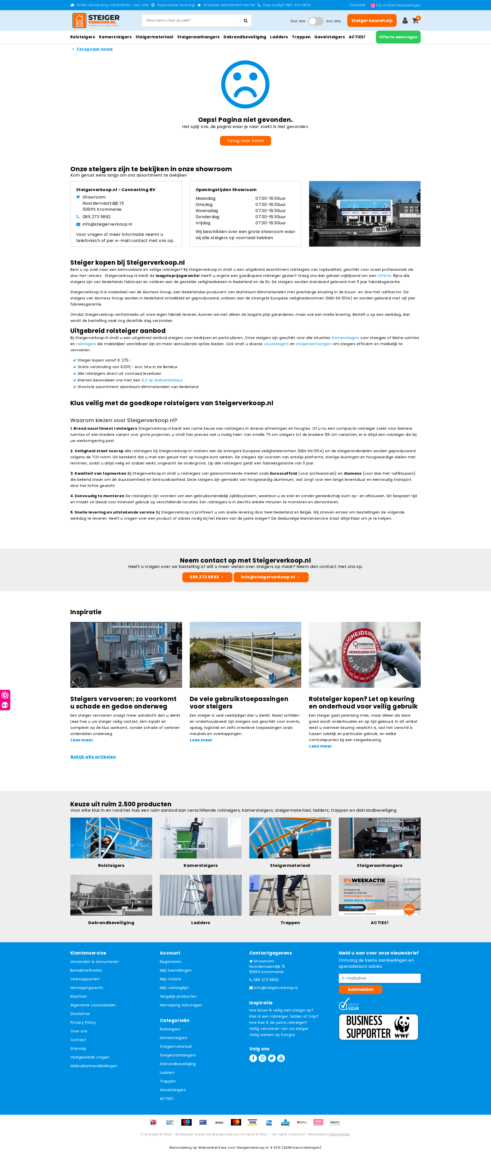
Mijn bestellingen (176, 970)
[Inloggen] (405, 20)
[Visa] (254, 1125)
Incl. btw (334, 21)
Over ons (78, 1031)
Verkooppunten (84, 979)
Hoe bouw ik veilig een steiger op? (281, 1010)
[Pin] (205, 1125)
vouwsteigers (276, 343)
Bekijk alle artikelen (93, 757)
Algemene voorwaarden (93, 1005)
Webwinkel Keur (212, 1147)
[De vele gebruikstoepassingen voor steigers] (246, 654)
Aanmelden (360, 989)
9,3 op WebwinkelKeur (162, 380)
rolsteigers (86, 343)
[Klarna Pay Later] (320, 1125)
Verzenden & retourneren (94, 961)
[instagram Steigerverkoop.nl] (262, 1058)
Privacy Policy (83, 1022)
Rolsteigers (170, 1029)
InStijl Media (339, 1134)
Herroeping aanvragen (181, 1005)
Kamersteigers (173, 1037)
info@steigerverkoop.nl (107, 224)
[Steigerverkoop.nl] (95, 20)
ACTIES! (167, 1098)
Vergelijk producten (178, 996)
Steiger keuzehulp (372, 21)
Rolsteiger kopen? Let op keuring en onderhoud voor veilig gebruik (363, 703)
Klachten (78, 996)
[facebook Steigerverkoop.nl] (253, 1058)
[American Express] (271, 1125)
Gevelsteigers (173, 1089)
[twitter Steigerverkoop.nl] (272, 1058)
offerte (384, 275)
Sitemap (78, 1048)
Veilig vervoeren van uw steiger (279, 1028)
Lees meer (82, 740)
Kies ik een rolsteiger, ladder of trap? (284, 1016)
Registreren (170, 961)
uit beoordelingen (398, 5)
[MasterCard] (238, 1125)
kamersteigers (345, 337)
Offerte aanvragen (398, 37)
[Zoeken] (245, 20)
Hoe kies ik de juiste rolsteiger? (278, 1022)
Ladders (167, 1072)
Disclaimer (80, 1013)
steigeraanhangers (314, 343)
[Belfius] (304, 1125)
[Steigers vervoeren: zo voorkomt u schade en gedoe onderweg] (126, 654)
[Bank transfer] (221, 1125)
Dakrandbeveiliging (178, 1063)
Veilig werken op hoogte (272, 1034)
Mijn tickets (170, 979)
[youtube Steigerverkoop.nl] (281, 1058)
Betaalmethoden (86, 970)
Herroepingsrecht (86, 987)
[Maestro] (188, 1125)
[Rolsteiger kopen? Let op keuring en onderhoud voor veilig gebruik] (365, 654)
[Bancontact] (172, 1125)
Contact (357, 5)
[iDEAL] (155, 1125)
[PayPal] (336, 1125)
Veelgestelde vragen (89, 1057)
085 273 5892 (97, 217)
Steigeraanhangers (178, 1055)
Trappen (168, 1081)
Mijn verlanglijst (174, 987)
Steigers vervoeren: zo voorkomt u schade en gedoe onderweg (123, 703)
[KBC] (287, 1125)
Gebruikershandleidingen (93, 1065)
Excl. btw (298, 21)
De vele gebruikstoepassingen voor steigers (239, 703)
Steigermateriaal (176, 1046)
